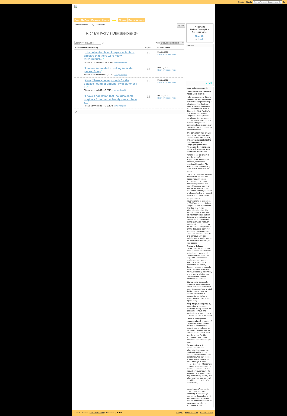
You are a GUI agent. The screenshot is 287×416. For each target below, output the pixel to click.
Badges (179, 413)
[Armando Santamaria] (190, 68)
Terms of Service (206, 413)
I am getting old (120, 62)
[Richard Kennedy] (199, 60)
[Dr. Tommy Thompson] (207, 76)
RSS (76, 112)
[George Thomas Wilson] (190, 52)
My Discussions (98, 25)
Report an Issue (191, 413)
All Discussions (81, 25)
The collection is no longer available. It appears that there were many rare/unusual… (109, 55)
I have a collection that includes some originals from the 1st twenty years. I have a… (110, 99)
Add (182, 25)
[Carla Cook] (207, 60)
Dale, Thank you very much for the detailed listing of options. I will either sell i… (110, 83)
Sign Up (241, 2)
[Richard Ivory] (79, 39)
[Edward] (199, 76)
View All (209, 83)
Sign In (249, 2)
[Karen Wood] (190, 76)
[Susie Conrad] (199, 68)
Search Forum (103, 43)
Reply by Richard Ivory (166, 54)
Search (284, 2)
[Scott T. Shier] (199, 52)
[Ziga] (207, 68)
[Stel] (207, 52)
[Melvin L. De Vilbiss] (190, 60)
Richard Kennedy (97, 413)
